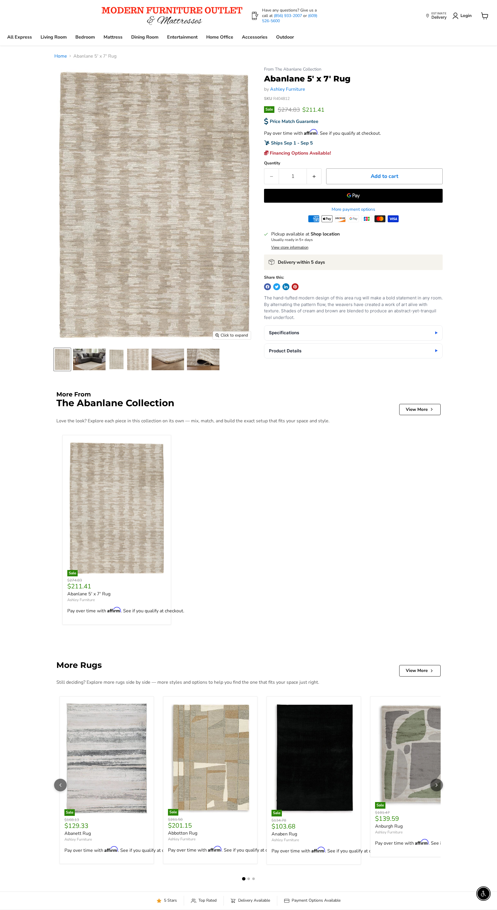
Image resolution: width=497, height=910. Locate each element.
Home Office (219, 37)
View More (417, 409)
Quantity (272, 163)
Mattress (113, 37)
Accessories (254, 37)
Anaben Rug (284, 834)
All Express (19, 37)
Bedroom (85, 37)
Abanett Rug (77, 833)
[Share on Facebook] (267, 286)
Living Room (54, 37)
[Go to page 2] (248, 878)
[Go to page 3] (253, 878)
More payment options (353, 209)
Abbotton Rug (182, 833)
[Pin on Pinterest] (295, 286)
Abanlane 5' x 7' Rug (88, 594)
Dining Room (144, 37)
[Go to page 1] (243, 878)
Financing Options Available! (300, 153)
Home (60, 56)
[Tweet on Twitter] (276, 286)
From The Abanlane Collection (292, 69)
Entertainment (182, 37)
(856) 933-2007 (288, 15)
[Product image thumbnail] (89, 359)
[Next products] (436, 785)
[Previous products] (60, 785)
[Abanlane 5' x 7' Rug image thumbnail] (62, 359)
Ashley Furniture (287, 89)
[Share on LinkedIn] (285, 286)
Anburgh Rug (389, 826)
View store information (289, 248)
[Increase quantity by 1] (314, 176)
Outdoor (285, 37)
